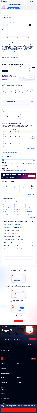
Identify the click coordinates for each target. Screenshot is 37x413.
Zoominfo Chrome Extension (6, 373)
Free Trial (33, 358)
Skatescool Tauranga (18, 207)
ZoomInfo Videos (19, 377)
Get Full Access (4, 79)
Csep (5, 211)
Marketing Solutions (4, 365)
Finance (22, 344)
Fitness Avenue (6, 143)
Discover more (31, 175)
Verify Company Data (4, 382)
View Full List (7, 214)
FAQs (17, 368)
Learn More (5, 70)
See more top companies (31, 217)
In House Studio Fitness (6, 138)
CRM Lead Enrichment (4, 370)
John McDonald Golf (29, 211)
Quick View (7, 118)
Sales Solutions (3, 363)
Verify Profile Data (3, 384)
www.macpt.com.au (8, 17)
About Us (18, 363)
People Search (4, 350)
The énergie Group (29, 209)
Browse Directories (32, 339)
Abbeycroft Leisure (29, 207)
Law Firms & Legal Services (10, 344)
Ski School (6, 209)
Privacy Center (19, 382)
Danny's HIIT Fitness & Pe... (6, 136)
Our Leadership (19, 365)
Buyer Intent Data (3, 368)
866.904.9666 (3, 393)
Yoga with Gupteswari (8, 205)
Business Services (17, 344)
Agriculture (31, 344)
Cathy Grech (33, 138)
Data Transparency (3, 379)
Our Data (2, 377)
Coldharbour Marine (29, 205)
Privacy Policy (3, 400)
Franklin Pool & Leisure (19, 205)
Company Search (11, 350)
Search (32, 1)
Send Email (31, 101)
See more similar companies (31, 148)
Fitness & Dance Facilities (6, 22)
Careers (18, 370)
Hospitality (13, 22)
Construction (3, 344)
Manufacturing (27, 344)
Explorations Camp (7, 207)
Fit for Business (18, 209)
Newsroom (18, 379)
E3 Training (17, 211)
